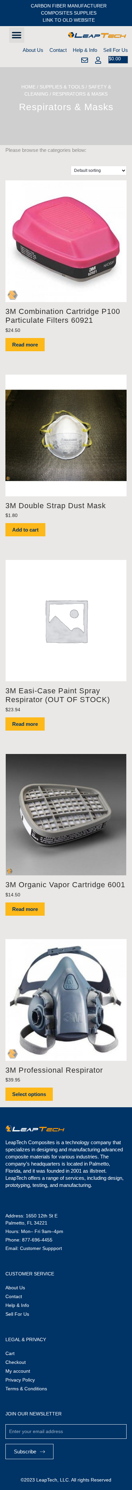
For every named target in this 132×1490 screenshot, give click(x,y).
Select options (29, 1094)
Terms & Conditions (26, 1388)
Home (28, 87)
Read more (25, 344)
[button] (16, 35)
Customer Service (29, 1273)
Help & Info (85, 50)
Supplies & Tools (62, 87)
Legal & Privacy (25, 1339)
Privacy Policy (20, 1380)
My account (17, 1371)
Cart (10, 1353)
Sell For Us (115, 50)
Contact (58, 50)
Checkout (15, 1362)
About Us (33, 50)
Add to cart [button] (25, 530)
